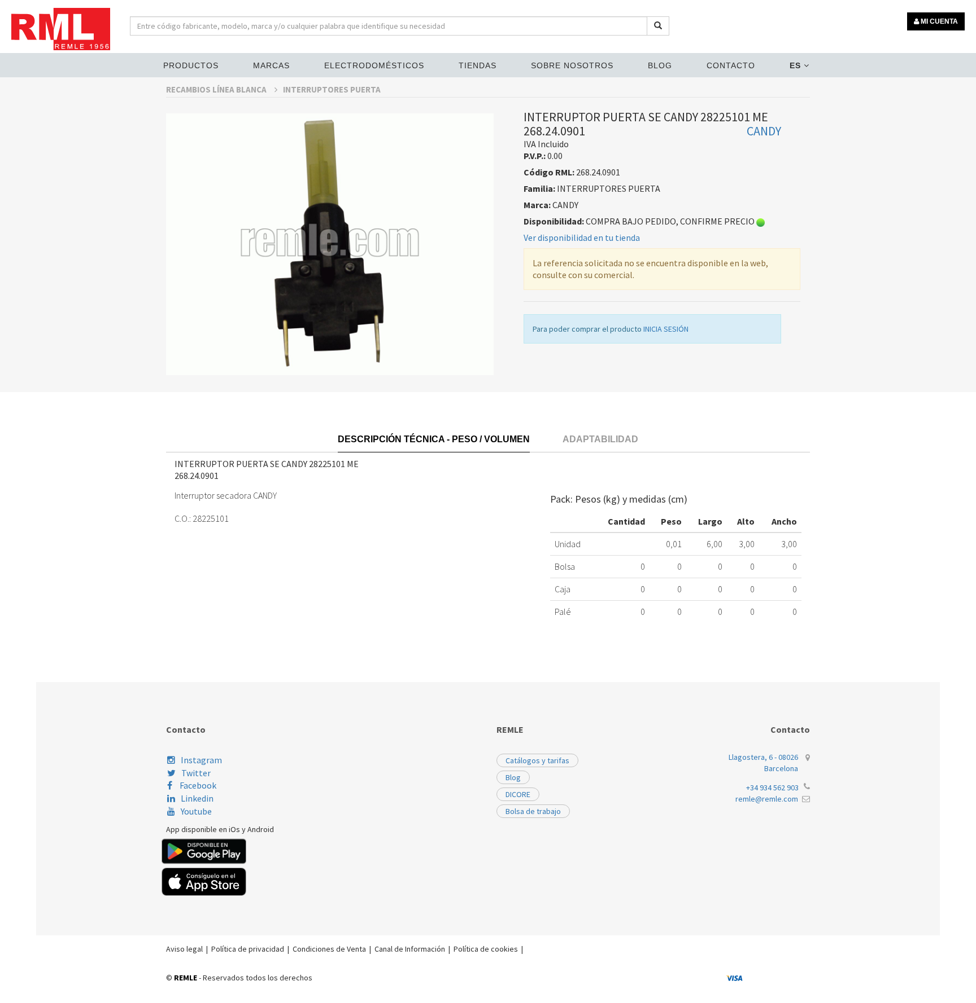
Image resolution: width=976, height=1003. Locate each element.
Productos (191, 65)
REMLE (185, 978)
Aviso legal (184, 949)
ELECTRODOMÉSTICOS (374, 65)
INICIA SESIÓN (666, 329)
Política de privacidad (247, 949)
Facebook (197, 785)
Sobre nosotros (572, 65)
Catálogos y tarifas (537, 760)
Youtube (196, 811)
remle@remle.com (766, 799)
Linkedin (197, 798)
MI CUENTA (938, 21)
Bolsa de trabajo (533, 811)
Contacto (731, 65)
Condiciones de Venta (329, 949)
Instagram (201, 760)
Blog (660, 65)
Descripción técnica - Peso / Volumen (434, 439)
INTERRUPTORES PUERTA (332, 89)
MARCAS (271, 65)
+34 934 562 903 (772, 787)
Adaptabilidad (600, 439)
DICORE (518, 794)
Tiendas (477, 65)
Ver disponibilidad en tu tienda (582, 237)
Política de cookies (486, 949)
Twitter (196, 772)
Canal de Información (409, 949)
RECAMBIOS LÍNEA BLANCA (217, 89)
